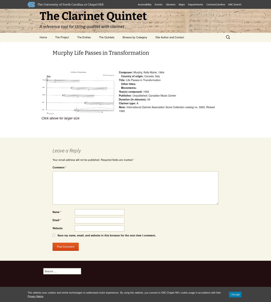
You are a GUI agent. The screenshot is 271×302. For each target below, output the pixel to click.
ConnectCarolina (215, 4)
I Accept (235, 294)
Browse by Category (135, 37)
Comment (59, 167)
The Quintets (106, 37)
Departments (195, 4)
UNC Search (234, 4)
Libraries (171, 4)
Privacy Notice (35, 296)
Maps (182, 4)
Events (159, 4)
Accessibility (145, 4)
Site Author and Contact (169, 37)
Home (43, 37)
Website (58, 228)
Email (57, 220)
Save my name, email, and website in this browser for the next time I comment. (107, 235)
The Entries (84, 37)
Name (57, 212)
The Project (62, 37)
